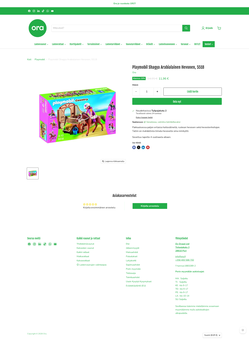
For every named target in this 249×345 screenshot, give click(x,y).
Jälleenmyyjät (132, 248)
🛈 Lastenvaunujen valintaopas (91, 264)
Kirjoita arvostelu (150, 206)
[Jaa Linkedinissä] (143, 147)
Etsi (127, 243)
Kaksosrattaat (83, 260)
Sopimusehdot (133, 264)
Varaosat (185, 44)
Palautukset (131, 256)
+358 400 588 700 (184, 260)
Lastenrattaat (58, 44)
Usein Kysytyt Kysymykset (138, 281)
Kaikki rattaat (83, 252)
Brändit (149, 44)
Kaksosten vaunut (85, 248)
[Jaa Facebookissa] (134, 147)
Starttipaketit (76, 44)
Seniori (208, 44)
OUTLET (197, 44)
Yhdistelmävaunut (85, 243)
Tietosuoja (131, 273)
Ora (134, 72)
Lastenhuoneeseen (167, 44)
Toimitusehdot (132, 277)
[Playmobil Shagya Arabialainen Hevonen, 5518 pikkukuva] (32, 173)
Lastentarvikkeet (112, 44)
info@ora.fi (180, 256)
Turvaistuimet (93, 44)
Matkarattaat (83, 256)
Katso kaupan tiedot (144, 117)
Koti (29, 59)
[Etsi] (186, 28)
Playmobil (40, 59)
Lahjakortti (131, 260)
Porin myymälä (133, 268)
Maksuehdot (132, 252)
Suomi (210, 335)
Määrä (135, 85)
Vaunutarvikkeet (133, 44)
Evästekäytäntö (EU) (136, 285)
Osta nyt (177, 101)
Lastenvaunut (40, 44)
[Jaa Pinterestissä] (148, 147)
